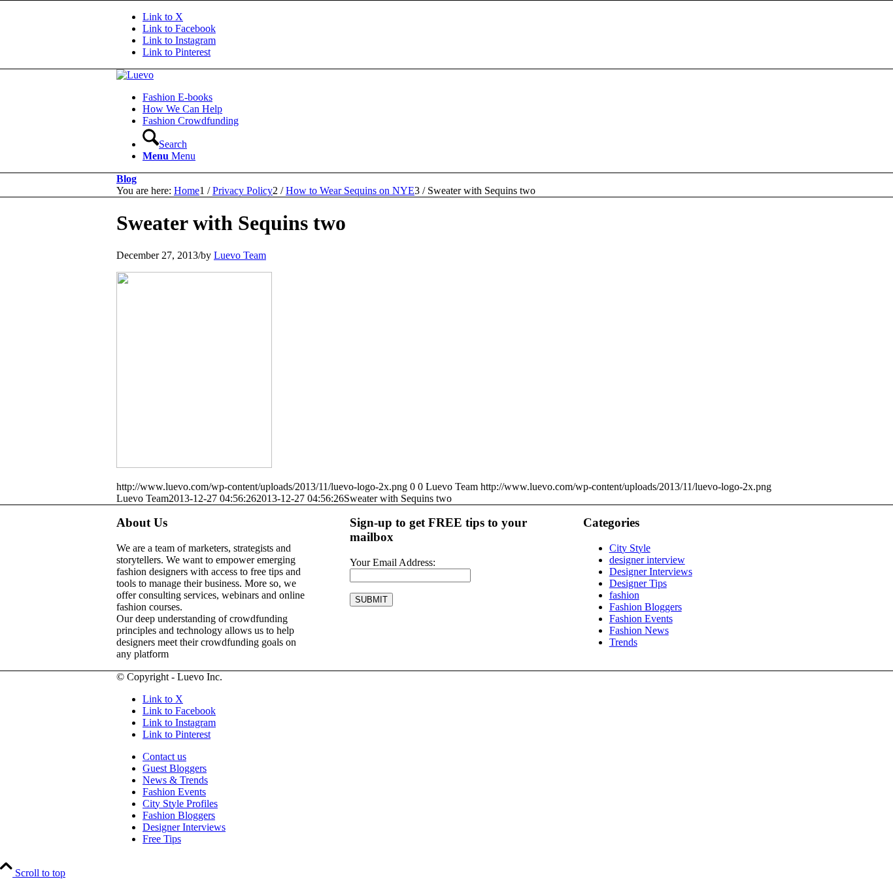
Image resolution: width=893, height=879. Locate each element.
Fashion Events (641, 618)
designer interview (647, 559)
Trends (623, 642)
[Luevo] (135, 74)
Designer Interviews (650, 571)
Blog (126, 178)
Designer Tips (638, 583)
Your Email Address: (392, 562)
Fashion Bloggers (645, 606)
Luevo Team (240, 255)
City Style (629, 548)
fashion (624, 595)
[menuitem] (460, 97)
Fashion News (639, 630)
